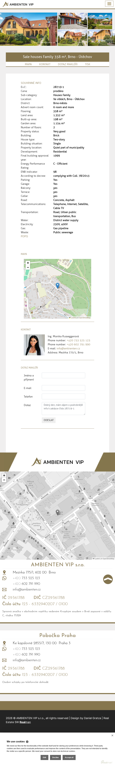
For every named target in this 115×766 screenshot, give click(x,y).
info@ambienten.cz (68, 348)
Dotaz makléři (68, 64)
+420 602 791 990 (78, 344)
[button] (57, 286)
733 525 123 (26, 578)
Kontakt (44, 64)
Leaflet (73, 317)
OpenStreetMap (84, 317)
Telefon (28, 396)
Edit (44, 757)
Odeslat (49, 420)
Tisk (87, 64)
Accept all (69, 757)
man (25, 722)
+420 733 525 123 (78, 340)
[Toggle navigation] (109, 4)
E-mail (27, 388)
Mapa (28, 64)
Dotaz (27, 405)
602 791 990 (26, 584)
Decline (55, 757)
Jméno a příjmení (29, 377)
